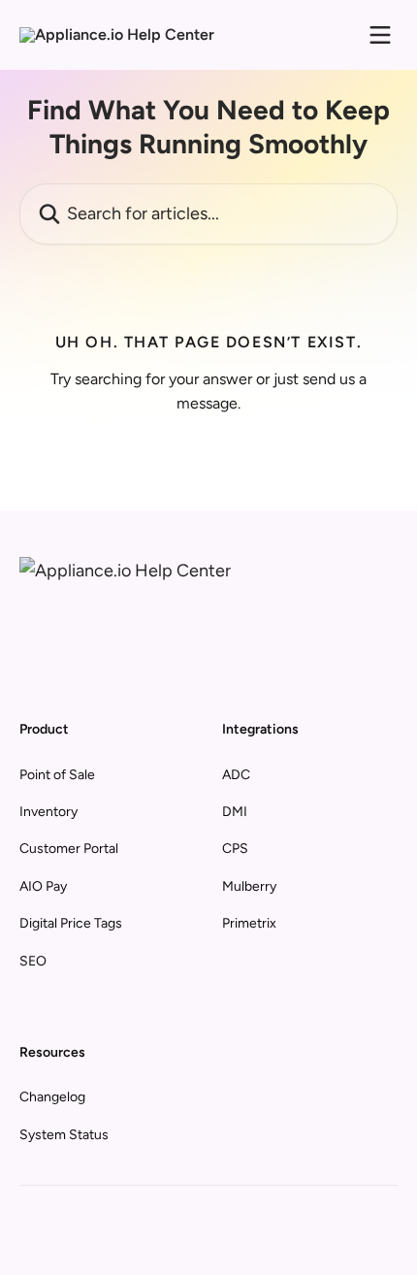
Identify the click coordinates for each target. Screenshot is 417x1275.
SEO (33, 961)
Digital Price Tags (70, 923)
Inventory (48, 811)
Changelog (52, 1097)
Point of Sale (57, 775)
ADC (236, 775)
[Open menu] (380, 35)
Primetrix (249, 923)
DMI (234, 811)
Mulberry (249, 886)
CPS (235, 848)
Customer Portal (68, 848)
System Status (64, 1135)
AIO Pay (43, 886)
